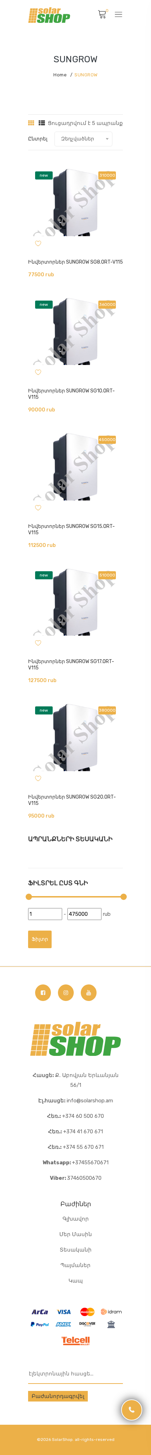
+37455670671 (75, 1162)
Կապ (75, 1281)
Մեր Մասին (75, 1234)
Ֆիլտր (40, 939)
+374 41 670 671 (75, 1131)
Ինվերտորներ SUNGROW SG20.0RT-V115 (72, 800)
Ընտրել (37, 139)
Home (60, 74)
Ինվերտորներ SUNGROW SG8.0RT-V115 (75, 262)
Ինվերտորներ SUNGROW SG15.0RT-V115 (71, 529)
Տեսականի (76, 1250)
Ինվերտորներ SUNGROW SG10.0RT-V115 (71, 394)
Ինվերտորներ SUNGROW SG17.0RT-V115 (71, 665)
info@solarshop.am (75, 1100)
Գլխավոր (76, 1219)
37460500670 (75, 1178)
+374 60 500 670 (75, 1116)
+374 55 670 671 (76, 1147)
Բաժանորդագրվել (58, 1396)
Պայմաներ (75, 1265)
